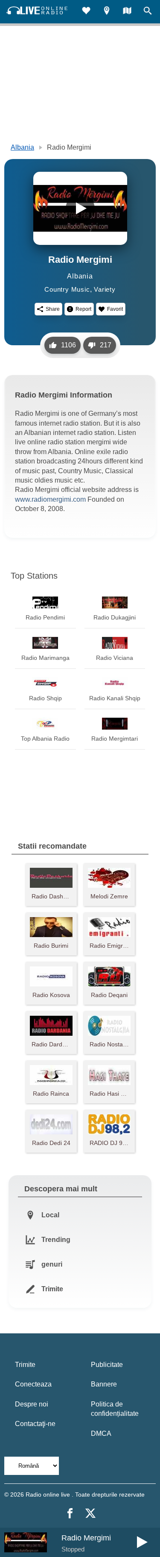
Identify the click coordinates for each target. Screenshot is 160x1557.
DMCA (101, 1433)
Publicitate (107, 1364)
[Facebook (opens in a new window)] (70, 1513)
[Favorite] (86, 11)
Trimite (25, 1364)
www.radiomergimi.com (50, 499)
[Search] (147, 11)
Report (83, 309)
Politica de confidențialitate (115, 1409)
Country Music (67, 289)
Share (53, 309)
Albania (22, 147)
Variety (105, 289)
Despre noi (31, 1404)
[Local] (106, 11)
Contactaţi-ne (35, 1423)
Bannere (104, 1384)
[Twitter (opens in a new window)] (90, 1513)
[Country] (127, 11)
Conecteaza (33, 1384)
